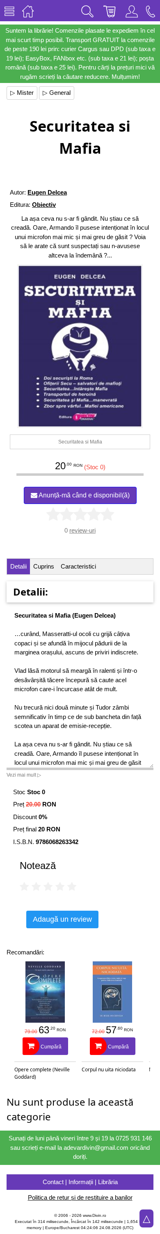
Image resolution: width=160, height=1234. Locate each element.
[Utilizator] (131, 10)
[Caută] (87, 10)
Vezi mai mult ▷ (24, 775)
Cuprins (43, 566)
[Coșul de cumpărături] (109, 10)
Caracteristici (78, 566)
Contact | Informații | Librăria (80, 1181)
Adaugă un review (62, 919)
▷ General (57, 92)
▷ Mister (22, 92)
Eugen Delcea (47, 192)
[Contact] (150, 10)
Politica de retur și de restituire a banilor (80, 1197)
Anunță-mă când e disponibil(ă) (83, 495)
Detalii (18, 566)
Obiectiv (44, 204)
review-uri (82, 530)
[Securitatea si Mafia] (80, 346)
